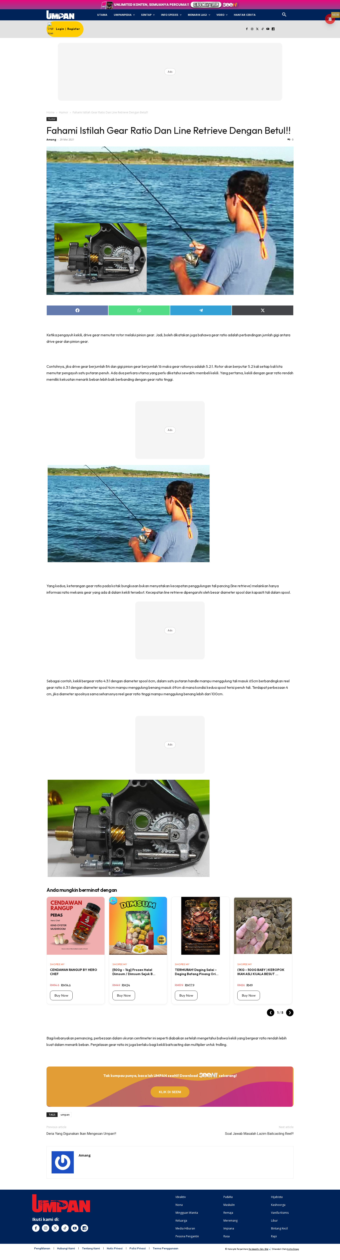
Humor (63, 112)
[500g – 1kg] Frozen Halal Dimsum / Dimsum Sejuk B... (133, 972)
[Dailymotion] (273, 29)
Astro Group (293, 1249)
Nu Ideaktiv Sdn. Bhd (258, 1249)
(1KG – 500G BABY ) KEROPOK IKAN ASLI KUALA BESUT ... (260, 972)
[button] (284, 14)
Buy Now (61, 995)
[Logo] (60, 14)
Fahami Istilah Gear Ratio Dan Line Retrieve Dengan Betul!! (168, 130)
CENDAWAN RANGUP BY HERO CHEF (73, 972)
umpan (65, 1114)
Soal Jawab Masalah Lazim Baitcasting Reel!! (259, 1134)
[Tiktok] (262, 29)
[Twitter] (257, 29)
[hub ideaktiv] (295, 12)
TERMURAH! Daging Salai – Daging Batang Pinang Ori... (197, 972)
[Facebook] (246, 29)
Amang (51, 139)
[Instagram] (252, 29)
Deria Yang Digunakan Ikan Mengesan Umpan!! (81, 1134)
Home (50, 112)
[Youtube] (268, 29)
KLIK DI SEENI (170, 1092)
